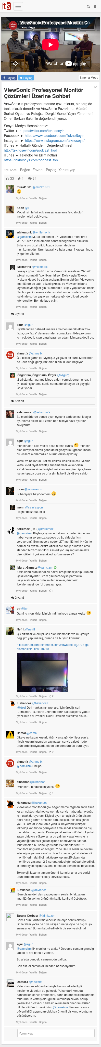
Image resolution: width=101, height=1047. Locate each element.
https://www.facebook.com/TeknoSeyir (54, 135)
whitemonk (33, 232)
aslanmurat (34, 412)
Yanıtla (33, 198)
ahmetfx (29, 353)
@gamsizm (24, 236)
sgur (25, 324)
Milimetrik (32, 267)
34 (34, 178)
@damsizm (24, 766)
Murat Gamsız (34, 567)
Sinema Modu (89, 77)
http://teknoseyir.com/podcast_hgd (30, 150)
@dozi (21, 707)
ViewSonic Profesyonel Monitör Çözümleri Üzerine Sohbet (43, 92)
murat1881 (33, 187)
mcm (29, 489)
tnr (22, 608)
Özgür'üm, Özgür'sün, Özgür (43, 375)
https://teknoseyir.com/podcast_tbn (31, 159)
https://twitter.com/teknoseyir (42, 130)
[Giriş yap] (95, 6)
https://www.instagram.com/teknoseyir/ (55, 140)
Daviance (32, 890)
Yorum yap (67, 169)
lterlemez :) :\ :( (35, 529)
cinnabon (31, 782)
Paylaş (10, 78)
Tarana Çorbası (36, 915)
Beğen (25, 169)
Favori (37, 169)
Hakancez (32, 703)
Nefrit (26, 629)
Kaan (23, 208)
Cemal (27, 733)
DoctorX (29, 982)
